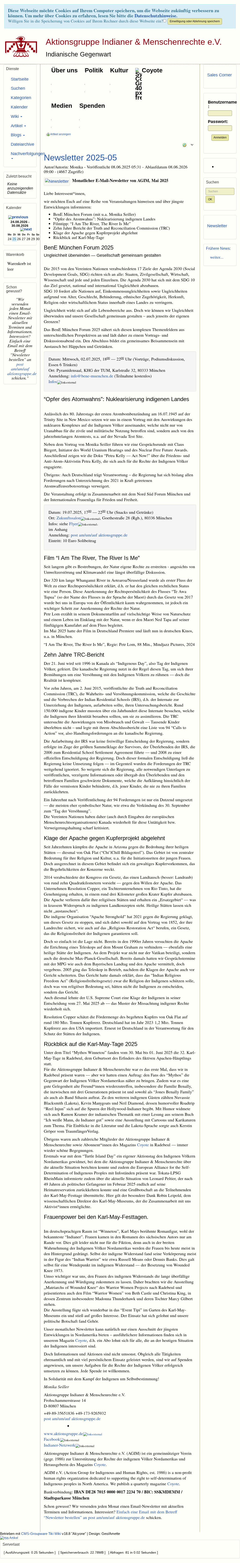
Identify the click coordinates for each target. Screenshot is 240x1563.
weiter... (215, 257)
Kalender (19, 107)
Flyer (73, 523)
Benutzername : (220, 104)
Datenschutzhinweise (155, 15)
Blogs (16, 135)
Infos (53, 381)
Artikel (17, 125)
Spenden (92, 105)
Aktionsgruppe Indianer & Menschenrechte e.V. (134, 42)
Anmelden (220, 137)
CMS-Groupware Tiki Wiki (41, 1534)
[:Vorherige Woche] (18, 217)
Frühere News (218, 248)
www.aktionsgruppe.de (63, 1433)
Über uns (64, 70)
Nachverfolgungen (22, 153)
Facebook (52, 1439)
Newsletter (217, 225)
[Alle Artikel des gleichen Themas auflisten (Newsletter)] (57, 181)
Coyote (152, 70)
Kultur (119, 70)
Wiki (15, 116)
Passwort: (218, 121)
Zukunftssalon (68, 518)
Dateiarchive (22, 144)
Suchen (18, 88)
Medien (61, 105)
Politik (94, 70)
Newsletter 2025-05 (80, 157)
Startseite (20, 79)
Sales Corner (219, 75)
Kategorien (21, 97)
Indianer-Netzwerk (59, 1445)
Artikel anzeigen (60, 134)
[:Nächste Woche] (26, 229)
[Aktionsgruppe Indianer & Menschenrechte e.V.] (19, 46)
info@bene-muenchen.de (92, 376)
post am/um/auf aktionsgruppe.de (99, 535)
